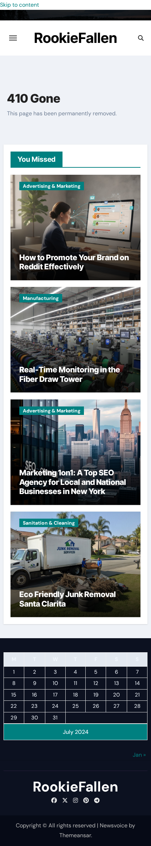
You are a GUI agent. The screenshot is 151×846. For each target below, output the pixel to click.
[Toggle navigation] (13, 38)
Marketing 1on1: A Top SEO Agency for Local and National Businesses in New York (72, 482)
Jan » (139, 754)
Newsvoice (113, 825)
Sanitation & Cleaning (49, 523)
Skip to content (19, 4)
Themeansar (75, 835)
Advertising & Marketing (51, 186)
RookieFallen (75, 37)
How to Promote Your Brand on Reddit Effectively (74, 262)
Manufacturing (41, 298)
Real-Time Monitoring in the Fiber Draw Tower (69, 374)
